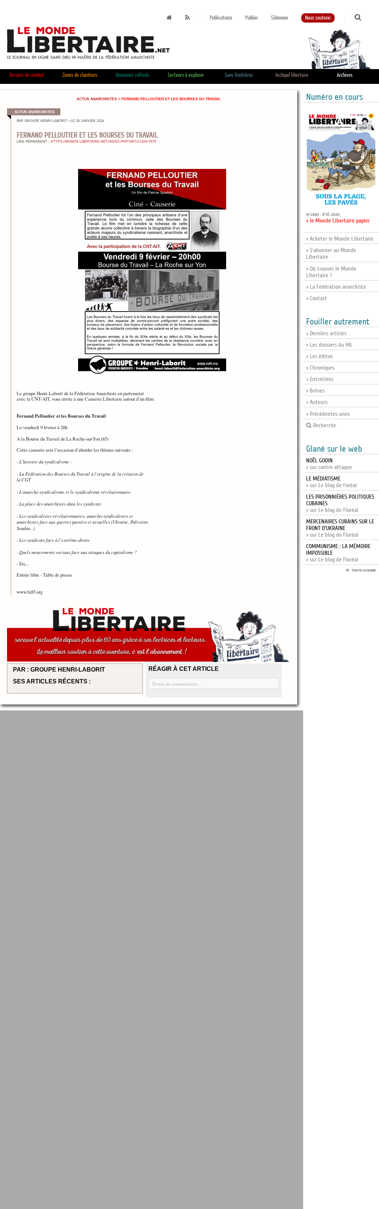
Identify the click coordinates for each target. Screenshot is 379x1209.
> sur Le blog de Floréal (340, 528)
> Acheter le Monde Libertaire (339, 238)
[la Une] (169, 18)
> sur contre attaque (329, 464)
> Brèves (315, 390)
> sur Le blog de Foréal (331, 482)
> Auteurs (317, 402)
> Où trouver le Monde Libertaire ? (331, 272)
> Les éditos (319, 356)
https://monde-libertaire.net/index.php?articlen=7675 (103, 141)
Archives (345, 75)
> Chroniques (320, 367)
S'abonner (279, 18)
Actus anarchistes (97, 99)
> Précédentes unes (328, 414)
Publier (251, 18)
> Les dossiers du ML (329, 345)
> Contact (316, 298)
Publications (221, 18)
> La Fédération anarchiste (336, 286)
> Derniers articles (326, 333)
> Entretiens (319, 379)
